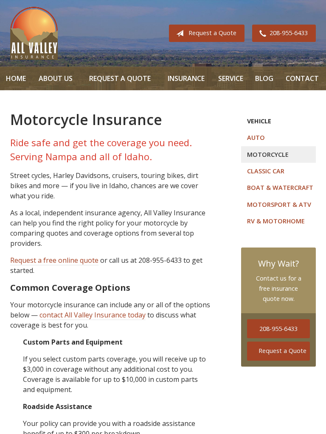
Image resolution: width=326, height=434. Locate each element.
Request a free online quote (54, 260)
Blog (264, 78)
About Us (56, 78)
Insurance (186, 78)
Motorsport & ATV (279, 204)
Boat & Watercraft (280, 188)
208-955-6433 (289, 33)
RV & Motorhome (276, 221)
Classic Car (265, 171)
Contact (302, 78)
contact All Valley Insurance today (92, 315)
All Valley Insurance (34, 33)
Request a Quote (212, 33)
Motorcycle (268, 154)
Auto (256, 138)
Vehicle (259, 121)
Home (16, 78)
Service (230, 78)
